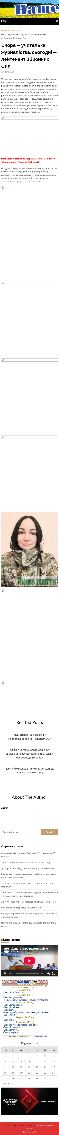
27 (21, 1078)
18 (5, 1072)
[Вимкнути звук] (48, 973)
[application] (29, 961)
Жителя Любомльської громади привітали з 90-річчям (28, 901)
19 (13, 1072)
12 (13, 1067)
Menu (4, 21)
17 (53, 1067)
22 (37, 1072)
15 (37, 1067)
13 (21, 1067)
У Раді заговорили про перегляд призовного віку (25, 862)
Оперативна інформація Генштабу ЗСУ (21, 907)
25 (5, 1078)
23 (45, 1072)
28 (29, 1078)
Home (4, 30)
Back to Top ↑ (29, 1131)
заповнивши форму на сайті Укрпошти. (21, 181)
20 (21, 1072)
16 (45, 1067)
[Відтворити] (5, 973)
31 (53, 1078)
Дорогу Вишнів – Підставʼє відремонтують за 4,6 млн (27, 868)
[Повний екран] (53, 973)
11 (5, 1067)
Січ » (10, 1082)
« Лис (3, 1082)
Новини (14, 30)
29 (37, 1078)
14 (29, 1067)
